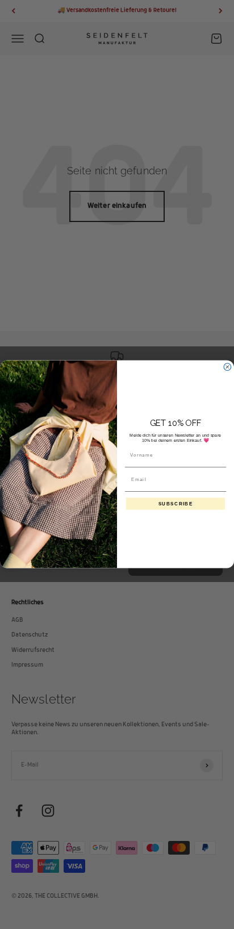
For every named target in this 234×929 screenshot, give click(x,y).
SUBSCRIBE (175, 503)
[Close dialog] (227, 367)
